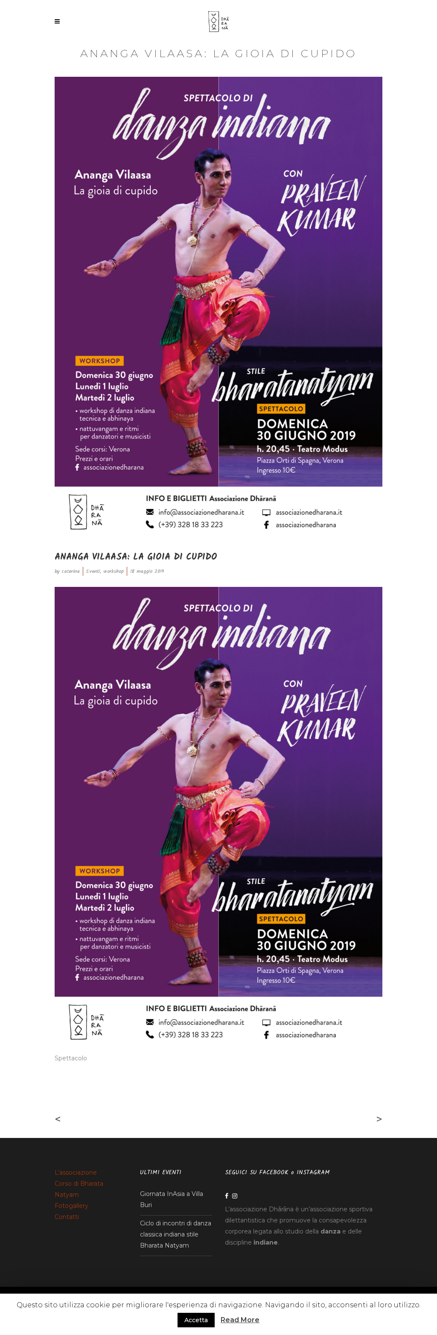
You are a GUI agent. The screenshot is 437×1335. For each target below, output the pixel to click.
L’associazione (76, 1172)
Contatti (67, 1217)
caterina (70, 571)
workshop (113, 571)
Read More (240, 1320)
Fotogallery (71, 1206)
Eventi (93, 571)
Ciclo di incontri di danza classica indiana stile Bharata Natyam (175, 1234)
